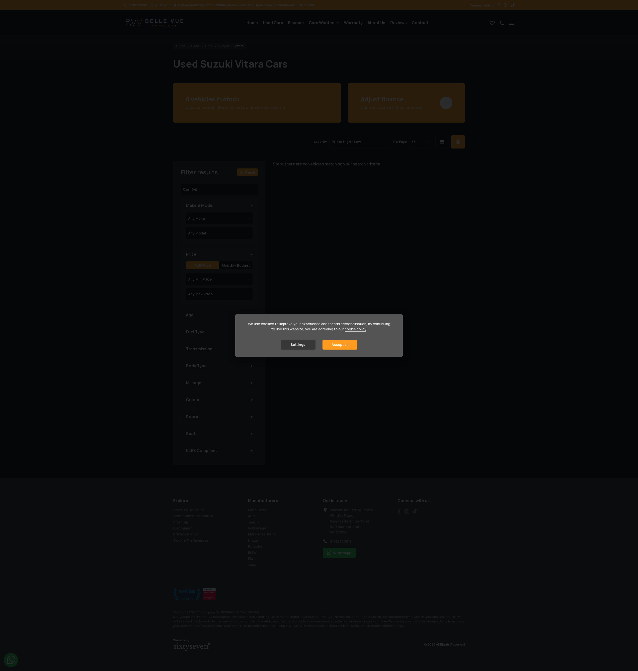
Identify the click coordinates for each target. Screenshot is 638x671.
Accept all (340, 344)
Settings (298, 344)
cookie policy (355, 329)
